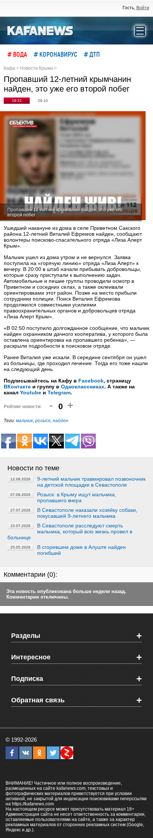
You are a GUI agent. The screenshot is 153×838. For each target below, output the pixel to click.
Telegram (59, 392)
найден (60, 420)
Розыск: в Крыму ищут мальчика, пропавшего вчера (76, 497)
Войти (142, 7)
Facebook (91, 381)
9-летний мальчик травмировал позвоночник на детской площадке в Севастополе (91, 482)
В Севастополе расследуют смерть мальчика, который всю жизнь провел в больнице (69, 531)
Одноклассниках (82, 387)
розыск (43, 420)
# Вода (17, 54)
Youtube (30, 392)
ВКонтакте (17, 387)
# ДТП (92, 54)
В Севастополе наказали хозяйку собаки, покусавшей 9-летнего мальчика (87, 513)
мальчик (24, 420)
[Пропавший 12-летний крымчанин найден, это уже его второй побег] (73, 166)
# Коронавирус (55, 54)
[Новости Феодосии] (40, 30)
